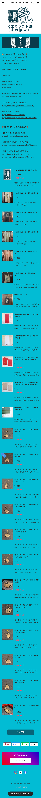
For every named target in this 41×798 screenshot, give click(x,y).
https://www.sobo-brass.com (13, 115)
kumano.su (22, 103)
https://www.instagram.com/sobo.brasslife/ (19, 118)
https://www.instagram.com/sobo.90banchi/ (19, 145)
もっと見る (20, 732)
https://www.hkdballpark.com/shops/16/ (18, 157)
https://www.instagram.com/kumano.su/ (18, 106)
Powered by (18, 787)
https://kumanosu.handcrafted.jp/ (15, 136)
